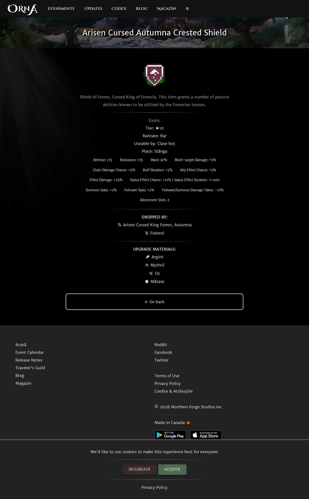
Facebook (163, 352)
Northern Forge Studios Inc (196, 406)
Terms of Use (166, 375)
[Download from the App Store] (207, 436)
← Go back (154, 301)
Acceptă (172, 469)
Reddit (160, 344)
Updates (93, 8)
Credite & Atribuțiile (173, 391)
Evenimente (61, 8)
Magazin (166, 8)
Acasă (20, 344)
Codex (119, 8)
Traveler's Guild (30, 367)
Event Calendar (29, 352)
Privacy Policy (154, 487)
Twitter (161, 360)
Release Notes (28, 360)
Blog (141, 8)
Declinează (139, 469)
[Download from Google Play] (172, 436)
